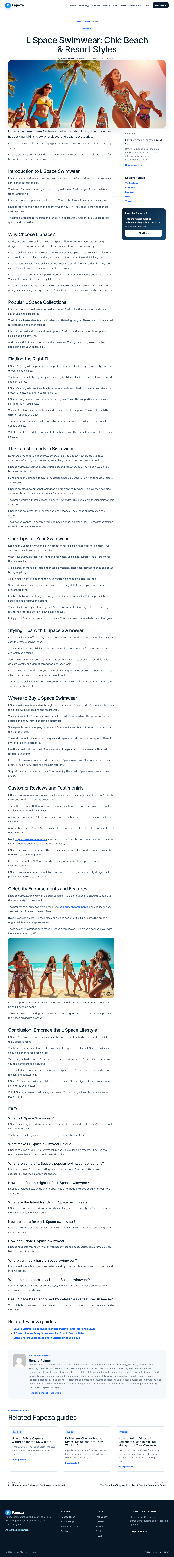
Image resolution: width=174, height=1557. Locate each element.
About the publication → (18, 1529)
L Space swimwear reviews (31, 839)
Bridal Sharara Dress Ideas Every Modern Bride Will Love (47, 1337)
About (146, 5)
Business (96, 5)
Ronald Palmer (67, 58)
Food (115, 5)
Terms (155, 1552)
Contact (65, 1531)
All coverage (67, 1521)
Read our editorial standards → (45, 1392)
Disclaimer (164, 1552)
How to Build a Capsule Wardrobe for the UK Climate (31, 1440)
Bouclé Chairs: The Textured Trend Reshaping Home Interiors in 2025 (54, 1328)
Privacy (147, 1552)
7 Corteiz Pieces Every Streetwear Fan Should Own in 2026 (49, 1333)
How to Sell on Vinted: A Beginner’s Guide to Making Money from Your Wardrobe (137, 1442)
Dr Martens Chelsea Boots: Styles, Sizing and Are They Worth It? (84, 1442)
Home (73, 5)
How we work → (133, 165)
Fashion (106, 5)
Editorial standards (70, 1526)
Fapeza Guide (134, 5)
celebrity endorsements (73, 906)
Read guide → (19, 1459)
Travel (123, 5)
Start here (160, 5)
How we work (139, 1531)
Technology (83, 5)
